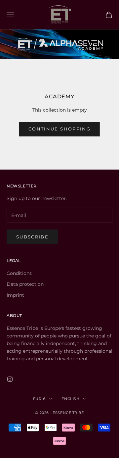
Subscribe (32, 236)
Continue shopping (59, 128)
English (70, 398)
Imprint (15, 295)
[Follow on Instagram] (10, 379)
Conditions (19, 273)
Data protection (25, 284)
